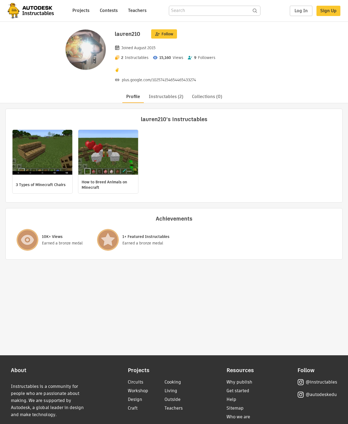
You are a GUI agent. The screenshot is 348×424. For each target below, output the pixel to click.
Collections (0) (207, 96)
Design (135, 399)
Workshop (138, 391)
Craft (133, 408)
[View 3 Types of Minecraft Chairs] (42, 153)
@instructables (321, 382)
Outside (172, 399)
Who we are (238, 417)
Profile (133, 96)
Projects (80, 10)
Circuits (135, 382)
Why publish (239, 382)
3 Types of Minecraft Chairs (41, 184)
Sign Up (328, 11)
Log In (301, 11)
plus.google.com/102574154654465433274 (159, 80)
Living (170, 391)
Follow (167, 34)
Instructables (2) (166, 96)
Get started (237, 391)
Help (231, 399)
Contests (109, 10)
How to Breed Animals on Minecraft (104, 184)
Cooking (172, 382)
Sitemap (235, 408)
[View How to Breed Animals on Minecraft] (108, 153)
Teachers (137, 10)
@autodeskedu (321, 394)
